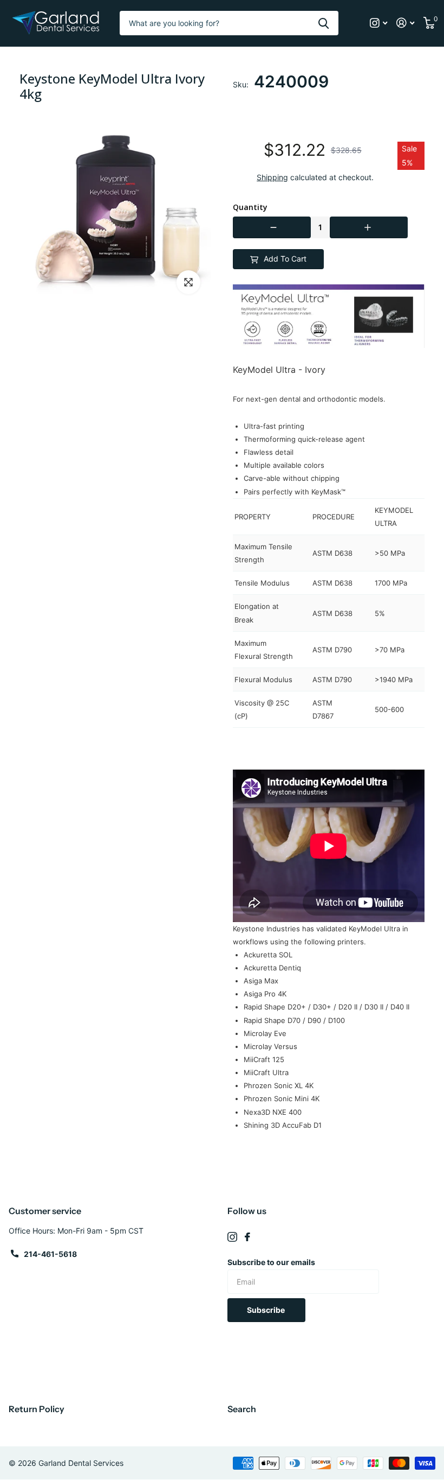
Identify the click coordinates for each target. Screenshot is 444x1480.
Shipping (272, 177)
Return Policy (36, 1408)
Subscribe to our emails (271, 1262)
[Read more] (379, 23)
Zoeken (323, 23)
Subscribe (266, 1309)
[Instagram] (232, 1237)
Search (241, 1408)
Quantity (250, 207)
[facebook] (247, 1237)
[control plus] (369, 227)
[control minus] (272, 227)
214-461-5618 (50, 1254)
